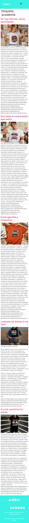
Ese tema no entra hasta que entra (14, 118)
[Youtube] (11, 508)
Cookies (14, 520)
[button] (21, 3)
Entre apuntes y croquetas (9, 218)
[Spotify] (13, 508)
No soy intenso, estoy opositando (13, 20)
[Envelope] (24, 508)
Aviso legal (7, 518)
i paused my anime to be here (14, 323)
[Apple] (16, 508)
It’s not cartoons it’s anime (12, 411)
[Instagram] (21, 508)
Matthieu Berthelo (14, 514)
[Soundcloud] (18, 508)
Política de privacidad (18, 518)
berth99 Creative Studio (16, 512)
